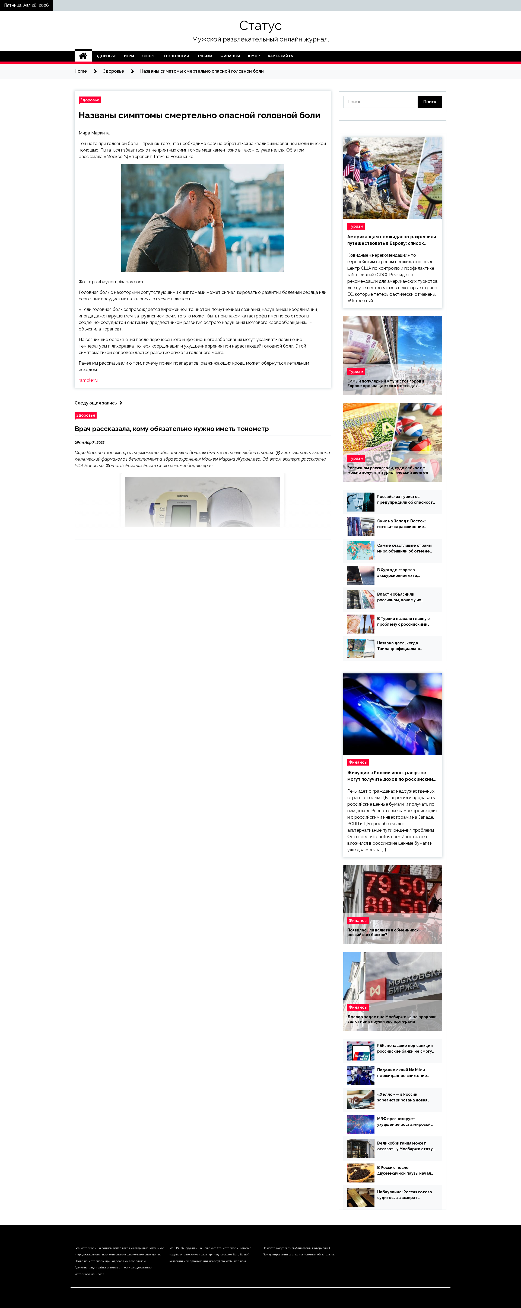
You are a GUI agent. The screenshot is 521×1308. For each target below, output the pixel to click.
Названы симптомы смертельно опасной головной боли (199, 115)
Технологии (176, 56)
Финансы (230, 56)
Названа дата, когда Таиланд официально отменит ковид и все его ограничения (402, 646)
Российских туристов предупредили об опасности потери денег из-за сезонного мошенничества (406, 499)
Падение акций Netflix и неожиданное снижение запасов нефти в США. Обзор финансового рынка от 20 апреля (405, 1073)
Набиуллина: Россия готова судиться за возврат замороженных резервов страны (404, 1195)
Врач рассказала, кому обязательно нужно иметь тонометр (172, 429)
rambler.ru (88, 380)
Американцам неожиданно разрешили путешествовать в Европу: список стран (391, 240)
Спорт (148, 56)
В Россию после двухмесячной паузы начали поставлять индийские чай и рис (405, 1170)
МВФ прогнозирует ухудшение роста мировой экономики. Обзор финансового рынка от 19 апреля (404, 1122)
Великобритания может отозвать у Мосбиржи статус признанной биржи (406, 1146)
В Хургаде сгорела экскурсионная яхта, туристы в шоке (397, 573)
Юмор (254, 56)
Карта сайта (280, 56)
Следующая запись (96, 403)
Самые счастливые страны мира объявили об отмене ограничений (404, 548)
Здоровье (106, 56)
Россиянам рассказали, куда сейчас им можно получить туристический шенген (387, 470)
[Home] (83, 56)
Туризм (204, 56)
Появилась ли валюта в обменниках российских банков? (382, 932)
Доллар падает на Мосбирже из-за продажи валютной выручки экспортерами (392, 1019)
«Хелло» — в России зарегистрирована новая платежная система (402, 1097)
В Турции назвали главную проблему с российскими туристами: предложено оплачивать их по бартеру (403, 621)
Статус (260, 25)
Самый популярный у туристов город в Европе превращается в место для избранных (385, 383)
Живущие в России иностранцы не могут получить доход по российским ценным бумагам (390, 776)
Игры (129, 56)
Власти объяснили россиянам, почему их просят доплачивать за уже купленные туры (405, 597)
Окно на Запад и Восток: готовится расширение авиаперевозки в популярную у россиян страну (401, 524)
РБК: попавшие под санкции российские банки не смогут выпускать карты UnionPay (405, 1048)
